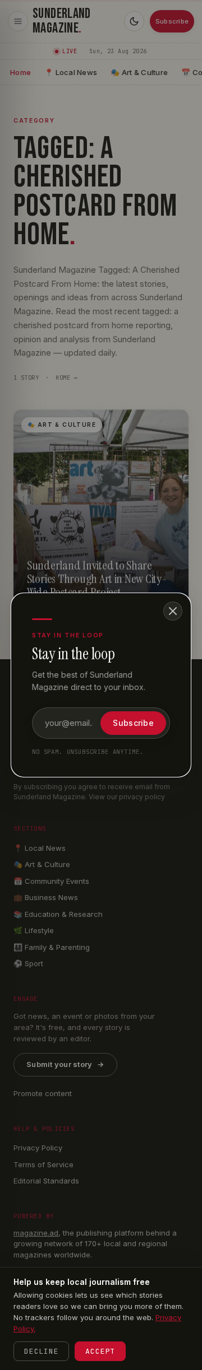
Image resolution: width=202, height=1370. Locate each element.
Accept (100, 1351)
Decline (41, 1351)
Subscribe (133, 723)
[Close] (172, 611)
